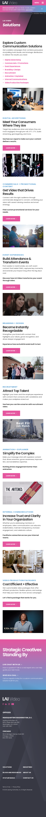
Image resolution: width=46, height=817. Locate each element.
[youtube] (12, 704)
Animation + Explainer (14, 76)
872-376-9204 (7, 738)
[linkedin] (6, 704)
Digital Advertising (13, 60)
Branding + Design (13, 69)
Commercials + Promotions (16, 63)
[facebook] (3, 704)
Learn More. (29, 10)
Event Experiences (12, 66)
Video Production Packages (17, 82)
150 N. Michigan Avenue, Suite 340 (13, 734)
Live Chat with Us (11, 664)
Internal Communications (16, 79)
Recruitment (10, 73)
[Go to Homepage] (10, 2)
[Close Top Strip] (42, 9)
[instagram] (9, 704)
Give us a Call (9, 675)
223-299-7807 (7, 726)
